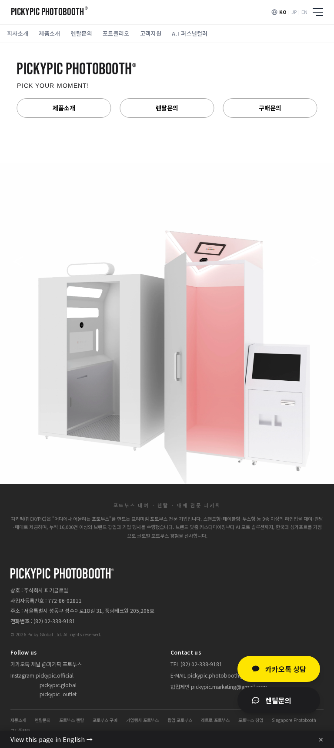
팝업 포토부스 (179, 720)
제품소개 (49, 33)
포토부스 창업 (250, 720)
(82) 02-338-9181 (54, 621)
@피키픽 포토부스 (62, 664)
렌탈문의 (81, 33)
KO (283, 11)
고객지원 (150, 33)
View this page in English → (51, 739)
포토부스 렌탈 (71, 720)
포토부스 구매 (105, 720)
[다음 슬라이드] (315, 261)
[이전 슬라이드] (18, 261)
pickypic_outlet (58, 694)
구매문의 (270, 107)
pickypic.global (58, 684)
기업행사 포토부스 (142, 720)
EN (304, 11)
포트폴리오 (116, 33)
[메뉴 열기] (318, 12)
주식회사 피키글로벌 (46, 590)
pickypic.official (54, 675)
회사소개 (17, 33)
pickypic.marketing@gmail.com (229, 686)
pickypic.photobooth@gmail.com (228, 675)
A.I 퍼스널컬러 (190, 33)
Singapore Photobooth (294, 720)
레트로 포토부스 (215, 720)
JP (294, 11)
